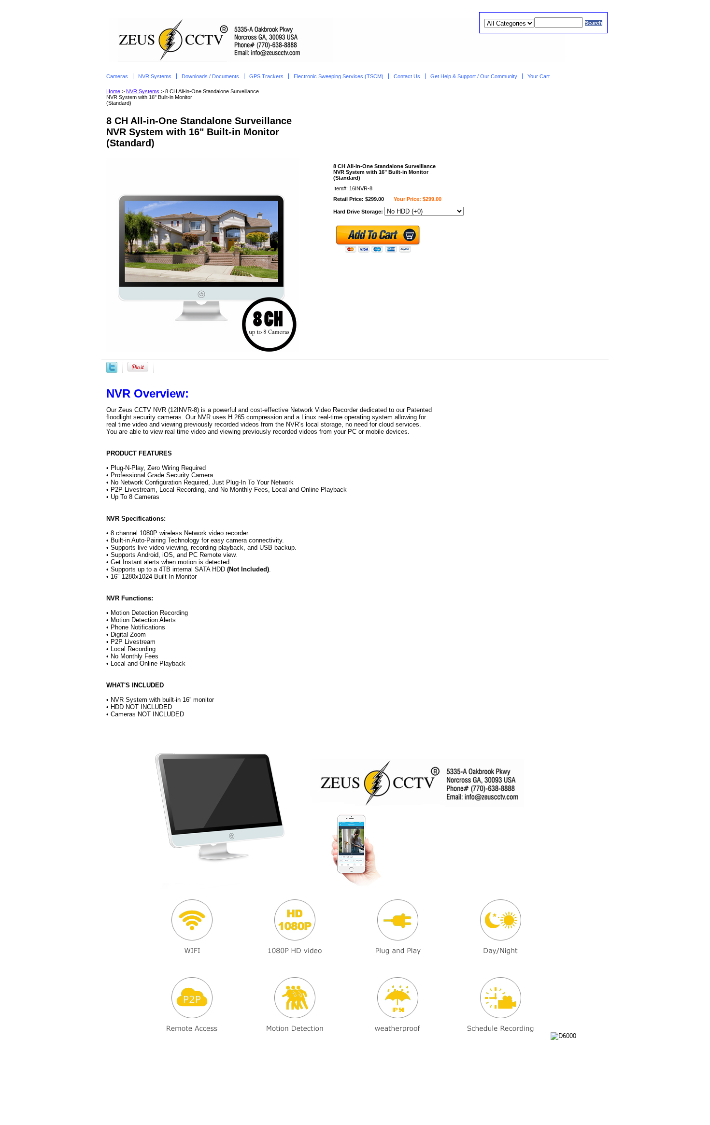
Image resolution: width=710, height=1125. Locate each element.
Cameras (117, 76)
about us (282, 1101)
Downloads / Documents (210, 76)
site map (412, 1101)
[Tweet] (111, 367)
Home (113, 91)
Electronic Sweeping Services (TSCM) (338, 76)
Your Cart (539, 76)
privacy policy (327, 1101)
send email (374, 1101)
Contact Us (407, 76)
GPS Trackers (266, 76)
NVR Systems (154, 76)
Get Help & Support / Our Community (473, 76)
